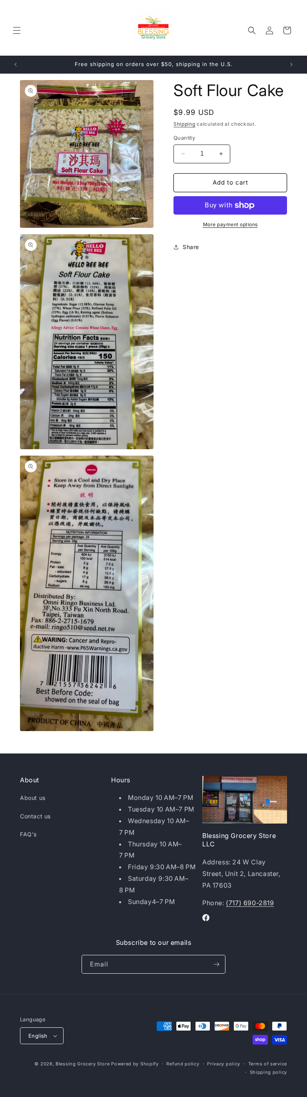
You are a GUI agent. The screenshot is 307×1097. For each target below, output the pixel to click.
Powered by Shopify (135, 1064)
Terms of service (267, 1064)
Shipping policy (268, 1072)
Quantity (184, 138)
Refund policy (182, 1064)
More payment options (230, 224)
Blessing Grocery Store (83, 1064)
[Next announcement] (291, 64)
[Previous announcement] (15, 64)
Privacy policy (223, 1064)
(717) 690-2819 (250, 903)
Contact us (35, 816)
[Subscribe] (216, 964)
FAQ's (28, 834)
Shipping (184, 124)
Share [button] (191, 246)
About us (33, 797)
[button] (17, 30)
